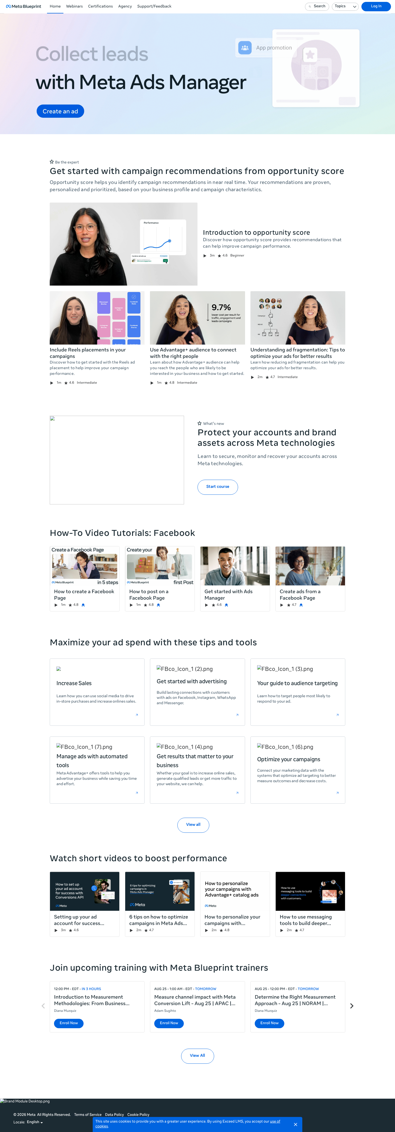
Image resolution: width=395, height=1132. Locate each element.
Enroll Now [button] (69, 1023)
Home (55, 7)
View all (193, 825)
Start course (217, 487)
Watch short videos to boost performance (138, 859)
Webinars (74, 7)
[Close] (296, 1124)
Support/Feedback (154, 7)
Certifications (100, 7)
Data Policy (114, 1115)
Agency (125, 7)
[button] (35, 1122)
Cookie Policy (138, 1115)
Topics (340, 6)
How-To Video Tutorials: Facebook (122, 534)
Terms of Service (88, 1115)
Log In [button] (376, 6)
